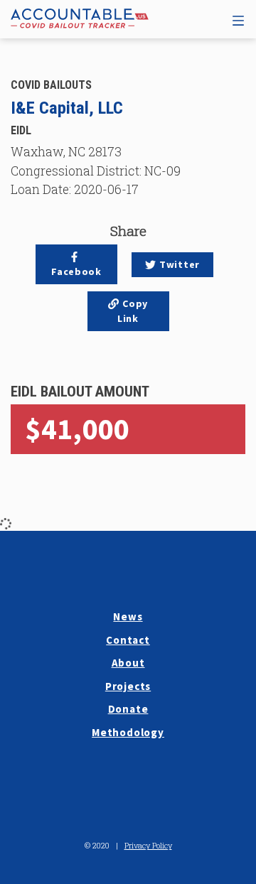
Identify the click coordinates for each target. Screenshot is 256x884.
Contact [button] (128, 640)
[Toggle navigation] (238, 19)
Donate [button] (128, 709)
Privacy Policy (148, 845)
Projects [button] (128, 686)
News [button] (127, 616)
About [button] (128, 662)
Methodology (128, 732)
